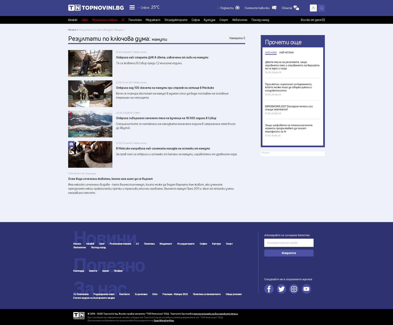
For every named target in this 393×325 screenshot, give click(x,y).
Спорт (223, 19)
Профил (118, 270)
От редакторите (176, 19)
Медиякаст (153, 19)
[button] (229, 8)
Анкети (93, 270)
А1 (123, 19)
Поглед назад (260, 19)
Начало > (73, 29)
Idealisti (72, 19)
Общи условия (234, 294)
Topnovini (79, 315)
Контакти (124, 294)
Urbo (154, 294)
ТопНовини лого (96, 9)
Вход (313, 8)
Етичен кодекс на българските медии (94, 297)
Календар (78, 270)
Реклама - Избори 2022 (175, 294)
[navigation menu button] (132, 7)
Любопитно (239, 19)
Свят (84, 19)
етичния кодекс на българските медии (215, 313)
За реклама (141, 294)
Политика (135, 19)
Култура (209, 19)
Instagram (294, 289)
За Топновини (80, 294)
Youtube (306, 289)
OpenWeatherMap (164, 320)
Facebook (269, 289)
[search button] (321, 8)
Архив (105, 270)
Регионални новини (105, 19)
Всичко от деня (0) (313, 19)
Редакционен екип (104, 294)
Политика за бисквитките (207, 294)
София (196, 19)
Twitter (281, 289)
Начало (77, 243)
